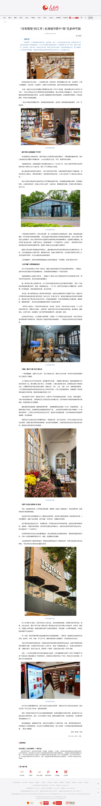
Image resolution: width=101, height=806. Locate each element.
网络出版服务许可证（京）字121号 (59, 794)
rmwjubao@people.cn (70, 788)
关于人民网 (24, 782)
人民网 (5, 22)
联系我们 (86, 782)
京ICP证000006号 (72, 794)
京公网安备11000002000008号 (83, 794)
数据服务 (62, 782)
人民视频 (57, 775)
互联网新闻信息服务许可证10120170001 (29, 791)
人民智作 (65, 775)
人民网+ (30, 775)
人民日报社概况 (16, 782)
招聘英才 (37, 782)
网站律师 (74, 782)
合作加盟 (49, 782)
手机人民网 (39, 775)
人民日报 (21, 775)
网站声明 (68, 782)
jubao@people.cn (65, 785)
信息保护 (80, 782)
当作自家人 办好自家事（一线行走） (31, 748)
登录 (91, 17)
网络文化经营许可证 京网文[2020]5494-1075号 (39, 794)
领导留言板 (48, 775)
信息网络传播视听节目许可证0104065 (19, 794)
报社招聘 (31, 782)
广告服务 (43, 782)
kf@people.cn (37, 788)
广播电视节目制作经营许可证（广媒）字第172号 (69, 791)
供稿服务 (56, 782)
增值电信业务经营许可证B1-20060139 (48, 791)
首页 (4, 17)
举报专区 (65, 17)
